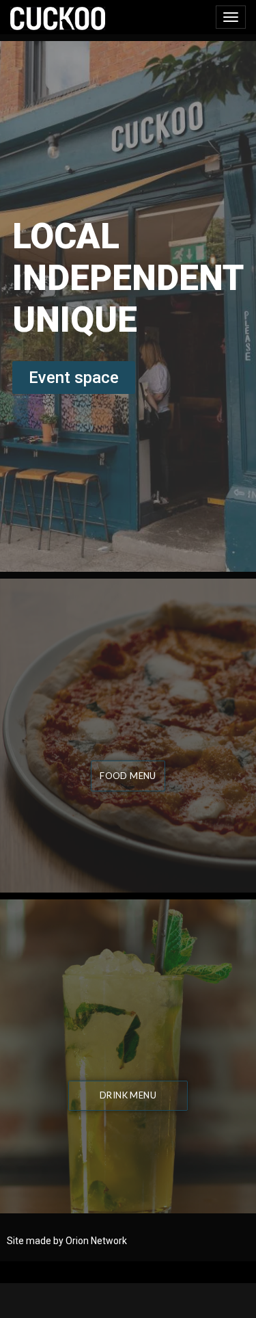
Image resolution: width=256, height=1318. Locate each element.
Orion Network (96, 1240)
